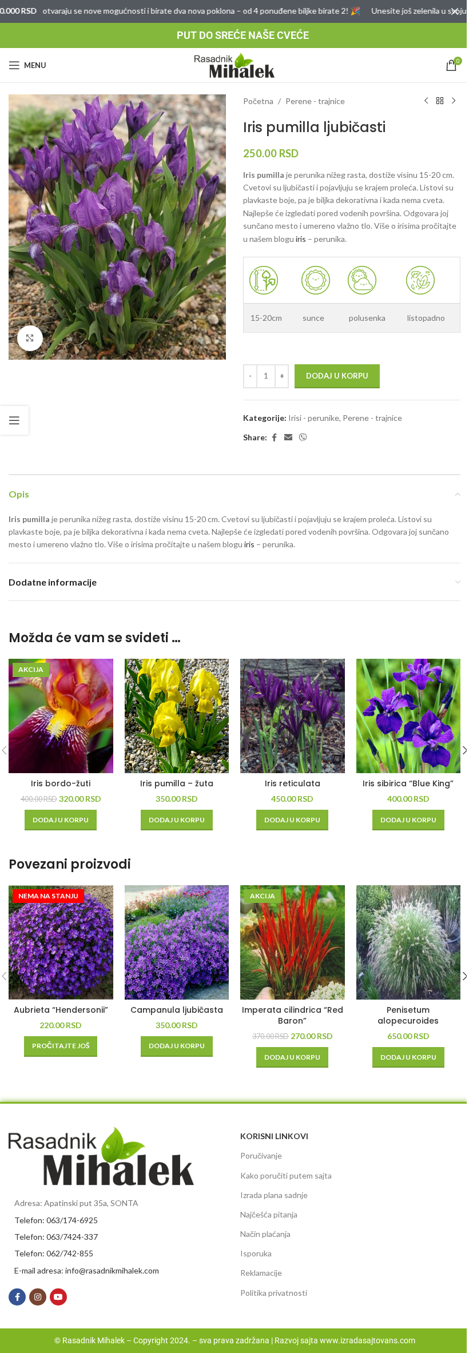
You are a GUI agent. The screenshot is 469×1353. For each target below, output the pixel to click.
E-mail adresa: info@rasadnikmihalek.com (86, 1270)
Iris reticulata (292, 783)
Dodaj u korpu (337, 375)
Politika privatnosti (273, 1293)
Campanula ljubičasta (176, 1010)
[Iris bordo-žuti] (61, 716)
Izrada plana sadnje (274, 1195)
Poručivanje (261, 1155)
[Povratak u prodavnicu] (440, 101)
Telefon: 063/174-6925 (56, 1220)
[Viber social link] (303, 437)
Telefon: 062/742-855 (53, 1253)
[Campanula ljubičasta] (177, 942)
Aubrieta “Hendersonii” (61, 1010)
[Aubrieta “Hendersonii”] (61, 942)
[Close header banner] (454, 11)
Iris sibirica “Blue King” (408, 783)
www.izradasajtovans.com (367, 1340)
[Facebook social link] (274, 437)
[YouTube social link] (58, 1297)
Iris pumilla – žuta (176, 783)
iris (301, 239)
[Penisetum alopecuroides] (408, 942)
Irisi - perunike (313, 418)
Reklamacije (261, 1273)
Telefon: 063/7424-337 (56, 1236)
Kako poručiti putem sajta (286, 1175)
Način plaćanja (265, 1234)
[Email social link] (288, 437)
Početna (258, 101)
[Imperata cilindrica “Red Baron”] (292, 942)
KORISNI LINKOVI (274, 1136)
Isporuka (256, 1253)
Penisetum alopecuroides (408, 1015)
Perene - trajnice (315, 101)
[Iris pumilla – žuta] (177, 716)
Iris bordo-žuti (60, 783)
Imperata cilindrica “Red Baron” (292, 1015)
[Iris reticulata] (292, 716)
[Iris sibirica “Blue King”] (408, 716)
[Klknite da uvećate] (30, 338)
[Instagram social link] (37, 1297)
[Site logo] (234, 64)
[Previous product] (426, 101)
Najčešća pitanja (268, 1214)
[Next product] (453, 101)
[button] (61, 820)
